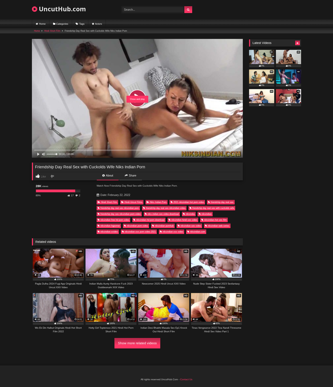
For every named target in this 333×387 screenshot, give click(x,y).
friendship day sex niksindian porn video (120, 214)
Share (132, 175)
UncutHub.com (61, 9)
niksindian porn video (137, 225)
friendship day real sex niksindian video (165, 208)
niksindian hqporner (110, 225)
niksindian (207, 214)
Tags (81, 23)
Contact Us (186, 379)
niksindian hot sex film (215, 220)
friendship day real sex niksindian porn (119, 208)
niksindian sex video (191, 225)
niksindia (190, 214)
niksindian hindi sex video (184, 220)
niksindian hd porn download (150, 220)
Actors (98, 23)
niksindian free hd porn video (114, 220)
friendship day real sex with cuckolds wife (213, 208)
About (109, 175)
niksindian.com (197, 231)
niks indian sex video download (163, 214)
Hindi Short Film (52, 31)
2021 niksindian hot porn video (188, 202)
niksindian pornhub (164, 225)
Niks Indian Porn (158, 202)
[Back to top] (322, 376)
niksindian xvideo (109, 231)
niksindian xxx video (173, 231)
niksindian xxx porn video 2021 (140, 231)
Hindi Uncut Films (133, 202)
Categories (62, 23)
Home (42, 23)
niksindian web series (218, 225)
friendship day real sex (222, 202)
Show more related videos (137, 343)
